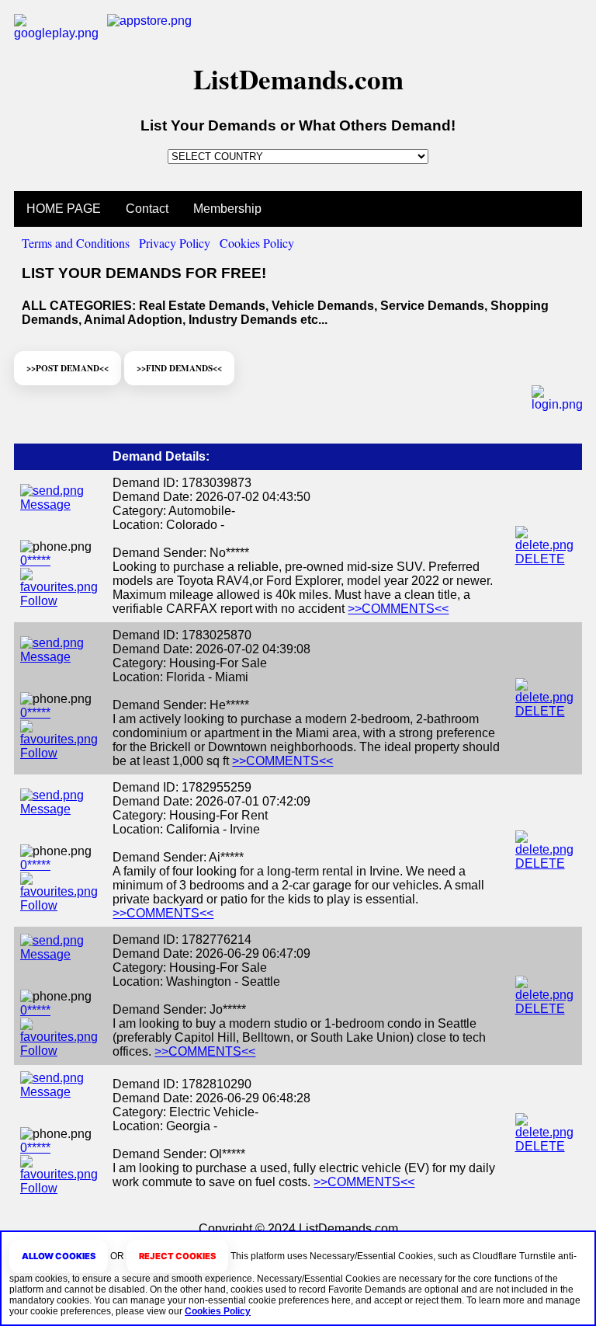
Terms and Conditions (76, 243)
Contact (147, 208)
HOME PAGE (63, 208)
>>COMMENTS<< (398, 608)
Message (45, 504)
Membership (227, 208)
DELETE (540, 559)
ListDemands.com (298, 79)
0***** (35, 560)
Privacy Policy (174, 243)
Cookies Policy (257, 243)
